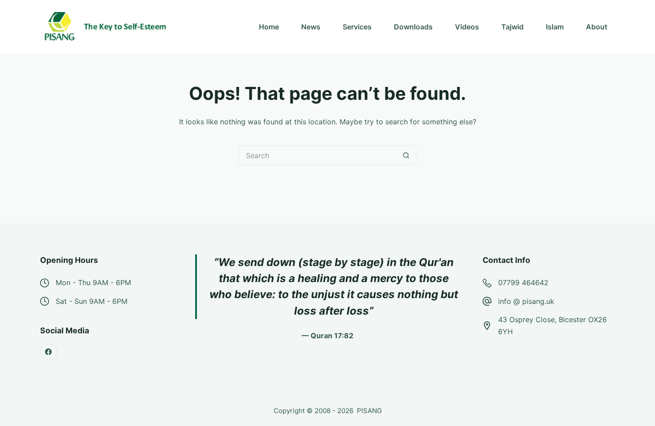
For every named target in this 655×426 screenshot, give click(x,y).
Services (357, 26)
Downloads (413, 26)
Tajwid (512, 26)
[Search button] (407, 155)
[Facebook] (48, 352)
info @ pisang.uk (526, 301)
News (310, 26)
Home (269, 26)
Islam (555, 26)
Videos (467, 26)
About (596, 26)
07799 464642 (523, 282)
